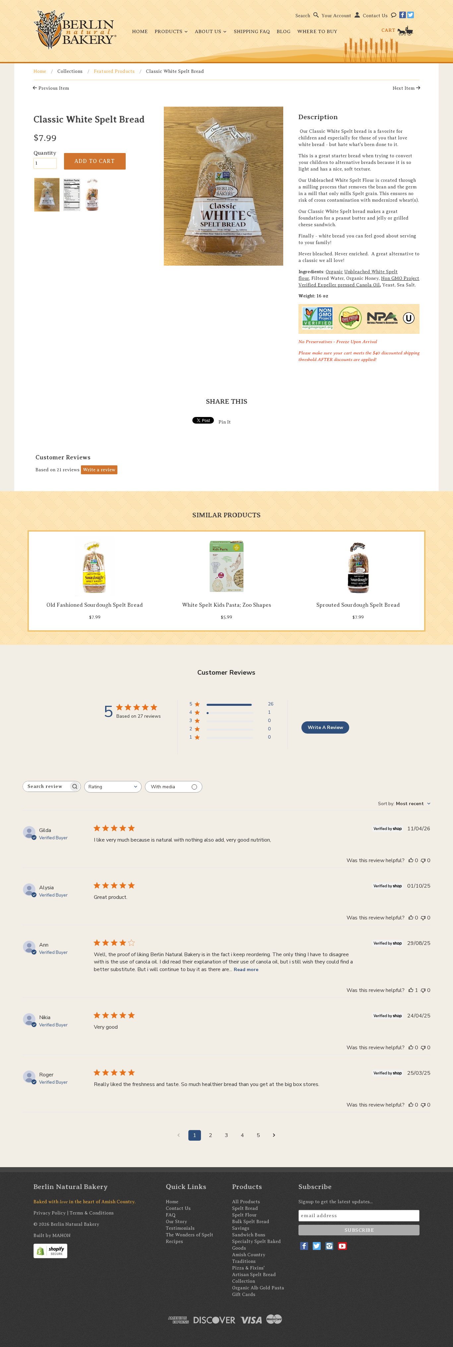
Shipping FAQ (252, 31)
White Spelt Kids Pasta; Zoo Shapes (226, 605)
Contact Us (375, 15)
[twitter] (410, 15)
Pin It (225, 422)
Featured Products (114, 71)
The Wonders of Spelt (189, 1234)
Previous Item (53, 88)
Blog (284, 31)
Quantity (44, 153)
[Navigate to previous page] (178, 1135)
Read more (246, 969)
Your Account (336, 15)
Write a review (99, 469)
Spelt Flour (244, 1215)
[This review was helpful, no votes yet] (411, 860)
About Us (209, 31)
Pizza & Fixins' (248, 1268)
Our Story (176, 1221)
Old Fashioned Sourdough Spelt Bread (94, 605)
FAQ (170, 1215)
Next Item (404, 88)
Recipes (174, 1241)
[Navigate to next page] (274, 1135)
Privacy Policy (49, 1213)
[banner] (74, 30)
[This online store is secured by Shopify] (50, 1250)
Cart (389, 30)
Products (169, 31)
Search (302, 15)
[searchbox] (46, 786)
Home (140, 31)
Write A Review (325, 727)
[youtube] (342, 1246)
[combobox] (113, 787)
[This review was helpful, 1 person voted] (411, 990)
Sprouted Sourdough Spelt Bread (358, 605)
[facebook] (402, 15)
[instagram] (329, 1246)
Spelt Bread (245, 1208)
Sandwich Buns (248, 1234)
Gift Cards (243, 1294)
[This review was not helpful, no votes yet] (423, 860)
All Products (246, 1201)
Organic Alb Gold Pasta (258, 1287)
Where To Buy (317, 31)
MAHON (61, 1235)
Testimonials (180, 1228)
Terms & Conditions (92, 1213)
